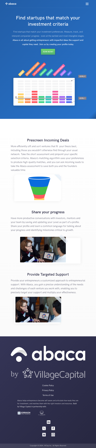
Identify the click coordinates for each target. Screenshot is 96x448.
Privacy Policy (48, 390)
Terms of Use (48, 395)
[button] (87, 3)
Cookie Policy (48, 385)
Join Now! (48, 52)
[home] (10, 4)
